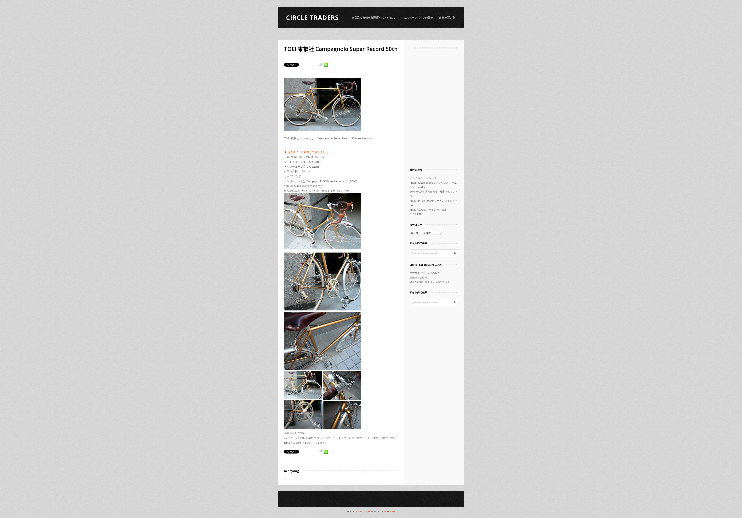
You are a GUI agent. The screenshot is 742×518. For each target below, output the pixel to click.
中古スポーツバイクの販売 (417, 17)
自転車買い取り (448, 17)
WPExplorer (364, 511)
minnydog (291, 471)
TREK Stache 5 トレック (423, 178)
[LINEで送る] (326, 65)
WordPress (389, 511)
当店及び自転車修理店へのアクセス (373, 17)
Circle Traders (312, 17)
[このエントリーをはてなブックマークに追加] (320, 65)
